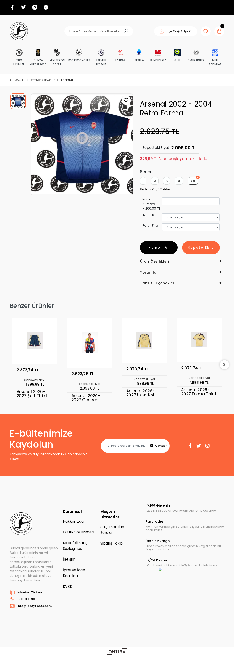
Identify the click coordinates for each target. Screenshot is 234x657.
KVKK (67, 586)
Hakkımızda (73, 521)
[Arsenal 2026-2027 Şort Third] (35, 341)
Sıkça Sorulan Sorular (112, 529)
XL (179, 181)
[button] (175, 31)
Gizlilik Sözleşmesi (78, 532)
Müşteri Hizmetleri (110, 514)
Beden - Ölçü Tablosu (156, 189)
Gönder (161, 445)
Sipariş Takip (111, 543)
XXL (193, 181)
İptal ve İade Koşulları (74, 572)
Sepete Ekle (201, 247)
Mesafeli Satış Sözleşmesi (75, 545)
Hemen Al (158, 247)
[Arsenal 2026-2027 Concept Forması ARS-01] (90, 342)
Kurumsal (72, 511)
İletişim (69, 559)
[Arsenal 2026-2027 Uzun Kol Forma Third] (144, 340)
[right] (224, 365)
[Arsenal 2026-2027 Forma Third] (199, 340)
